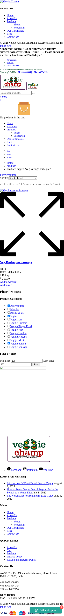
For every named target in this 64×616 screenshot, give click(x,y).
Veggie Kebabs (18, 336)
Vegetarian (19, 27)
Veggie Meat (17, 340)
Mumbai (14, 309)
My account (11, 60)
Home (10, 15)
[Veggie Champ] (9, 1)
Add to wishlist (8, 281)
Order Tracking (13, 65)
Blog (9, 33)
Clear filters (9, 184)
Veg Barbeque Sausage (16, 262)
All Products (25, 184)
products (11, 165)
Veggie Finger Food (21, 326)
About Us (12, 18)
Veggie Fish (16, 329)
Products (11, 21)
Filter (36, 364)
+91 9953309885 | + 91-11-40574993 (32, 72)
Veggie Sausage (18, 347)
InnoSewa (5, 45)
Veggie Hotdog (18, 333)
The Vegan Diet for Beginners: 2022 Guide (30, 495)
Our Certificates (15, 30)
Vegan (17, 24)
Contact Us (13, 36)
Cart (9, 550)
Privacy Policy (15, 556)
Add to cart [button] (6, 285)
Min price (5, 360)
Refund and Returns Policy (21, 559)
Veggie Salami (53, 184)
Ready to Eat (17, 312)
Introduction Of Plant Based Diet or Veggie (30, 483)
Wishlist (10, 62)
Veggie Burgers (18, 322)
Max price (48, 360)
